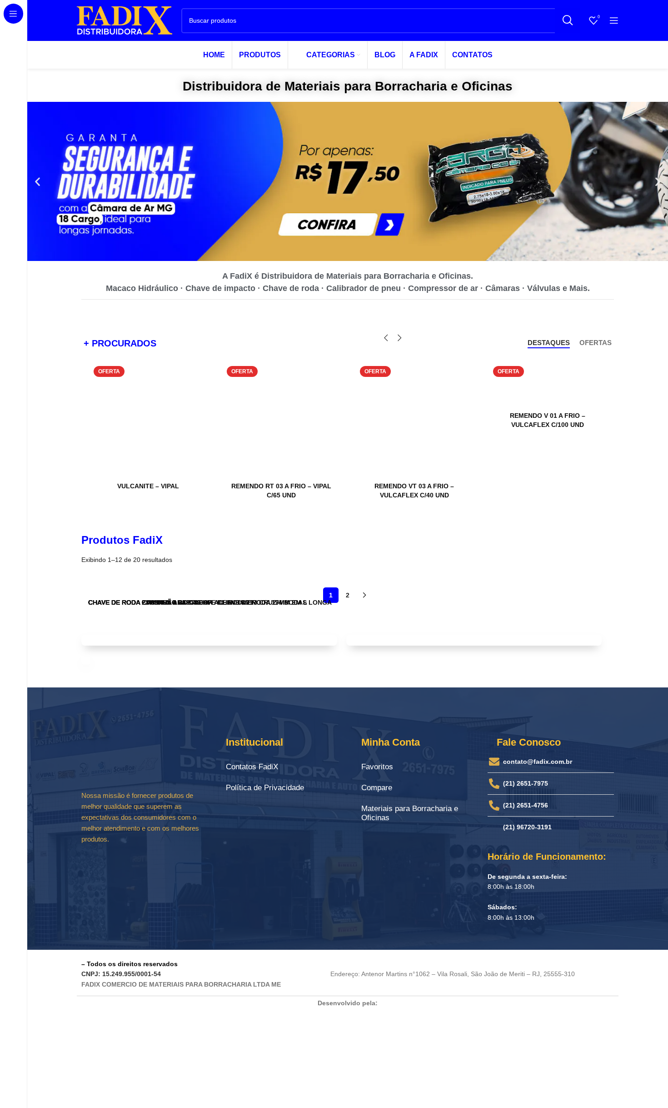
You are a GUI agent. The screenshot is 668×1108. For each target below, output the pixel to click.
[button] (37, 181)
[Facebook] (92, 865)
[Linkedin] (142, 865)
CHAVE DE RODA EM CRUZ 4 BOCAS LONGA (263, 602)
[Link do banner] (209, 640)
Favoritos (377, 766)
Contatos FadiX (252, 766)
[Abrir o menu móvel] (614, 20)
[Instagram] (117, 865)
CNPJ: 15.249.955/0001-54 (121, 974)
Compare (376, 787)
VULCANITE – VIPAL (148, 486)
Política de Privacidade (265, 787)
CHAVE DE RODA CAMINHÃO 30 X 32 (144, 602)
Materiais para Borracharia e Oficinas (409, 813)
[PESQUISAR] (567, 20)
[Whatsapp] (167, 865)
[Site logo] (124, 20)
